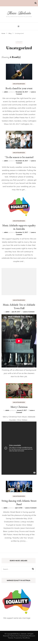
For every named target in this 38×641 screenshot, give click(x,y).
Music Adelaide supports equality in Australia (19, 227)
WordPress (26, 638)
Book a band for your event (19, 88)
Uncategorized (19, 83)
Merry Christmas (19, 407)
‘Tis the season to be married (19, 157)
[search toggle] (35, 3)
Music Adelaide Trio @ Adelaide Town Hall (19, 306)
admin (6, 92)
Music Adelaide (19, 13)
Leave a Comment (28, 312)
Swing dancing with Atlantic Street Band (19, 502)
